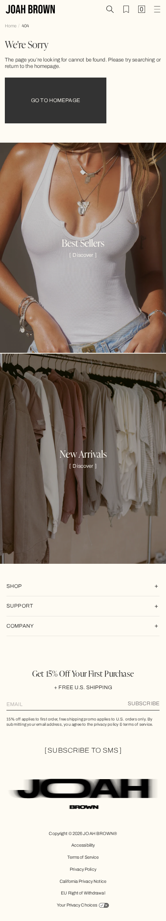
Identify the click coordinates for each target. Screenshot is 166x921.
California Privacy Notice (83, 881)
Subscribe (144, 703)
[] (82, 255)
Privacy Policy (83, 869)
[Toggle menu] (157, 9)
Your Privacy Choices (77, 905)
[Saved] (126, 9)
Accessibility (83, 845)
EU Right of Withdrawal (83, 892)
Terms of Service (83, 857)
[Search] (110, 9)
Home (11, 25)
